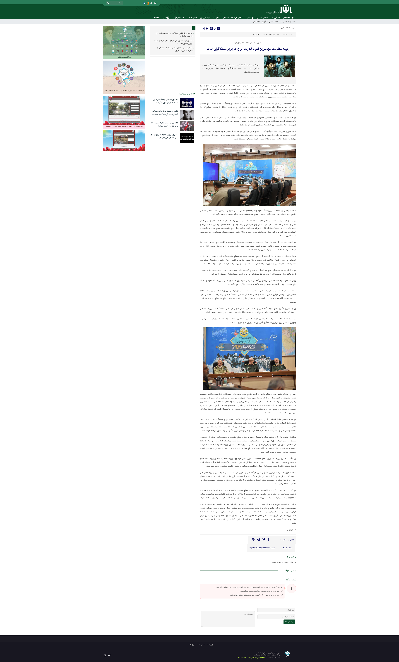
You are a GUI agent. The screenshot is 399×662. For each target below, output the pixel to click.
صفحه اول (256, 21)
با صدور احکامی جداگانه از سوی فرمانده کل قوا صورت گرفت (174, 35)
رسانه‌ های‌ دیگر (179, 17)
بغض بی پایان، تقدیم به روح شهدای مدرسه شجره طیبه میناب (164, 136)
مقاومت (216, 17)
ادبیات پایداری (205, 17)
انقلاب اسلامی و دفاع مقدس (257, 17)
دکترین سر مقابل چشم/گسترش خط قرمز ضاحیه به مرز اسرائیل (175, 49)
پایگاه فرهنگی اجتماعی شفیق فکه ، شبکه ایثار (251, 657)
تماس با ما (201, 644)
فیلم (155, 17)
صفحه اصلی (287, 17)
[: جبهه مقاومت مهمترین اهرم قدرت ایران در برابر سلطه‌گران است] (202, 28)
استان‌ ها (194, 17)
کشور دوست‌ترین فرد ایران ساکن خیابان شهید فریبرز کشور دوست (173, 42)
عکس (165, 17)
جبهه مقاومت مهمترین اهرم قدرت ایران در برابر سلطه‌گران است (248, 49)
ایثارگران (277, 17)
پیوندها (210, 644)
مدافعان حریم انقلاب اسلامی (233, 17)
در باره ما (191, 644)
